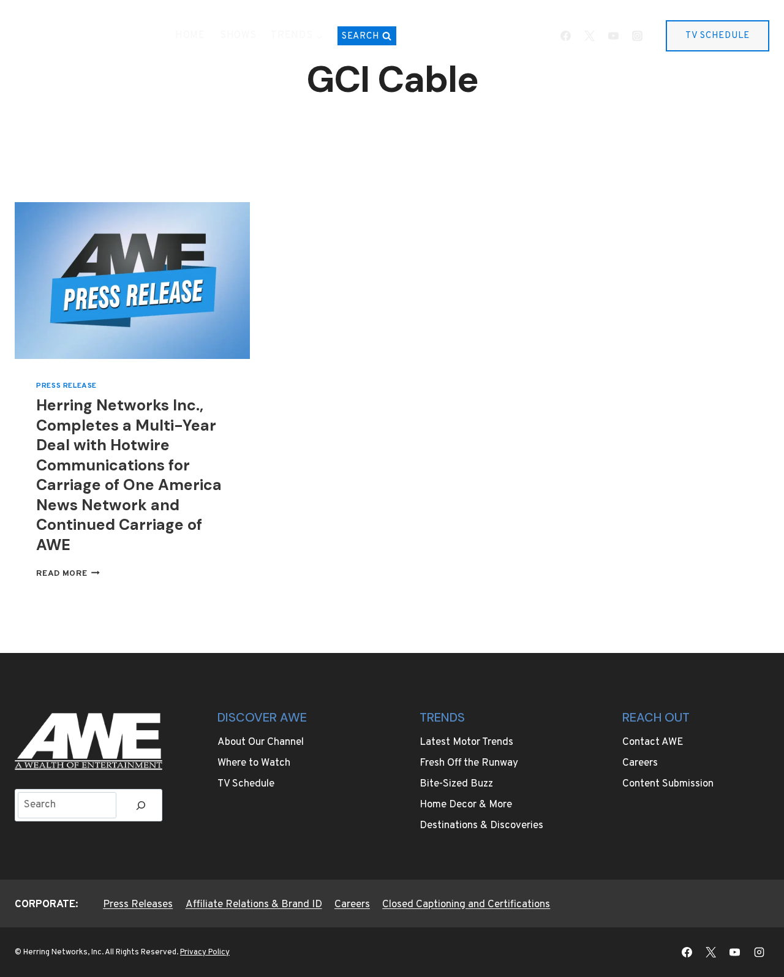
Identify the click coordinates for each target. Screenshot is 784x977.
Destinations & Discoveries (481, 825)
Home (190, 35)
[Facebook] (565, 36)
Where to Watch (253, 763)
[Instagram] (637, 36)
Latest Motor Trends (466, 742)
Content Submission (668, 784)
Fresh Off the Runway (469, 763)
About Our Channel (260, 742)
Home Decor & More (466, 805)
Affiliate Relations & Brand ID (254, 904)
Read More (68, 573)
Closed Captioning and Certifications (466, 904)
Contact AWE (653, 742)
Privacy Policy (205, 952)
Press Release (66, 386)
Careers (640, 763)
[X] (589, 36)
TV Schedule (245, 784)
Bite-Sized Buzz (456, 784)
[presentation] (132, 280)
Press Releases (138, 904)
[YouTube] (613, 36)
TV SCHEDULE (717, 36)
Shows (238, 35)
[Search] (141, 805)
